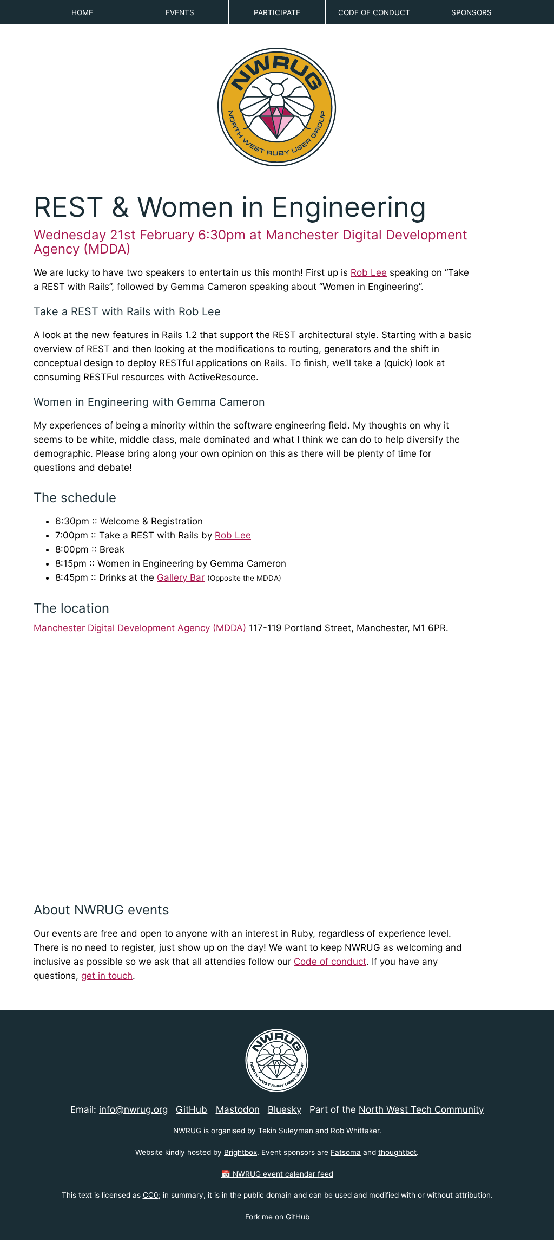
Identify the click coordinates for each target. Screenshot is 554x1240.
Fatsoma (346, 1152)
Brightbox (240, 1152)
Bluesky (284, 1109)
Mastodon (238, 1109)
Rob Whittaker (355, 1130)
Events (180, 12)
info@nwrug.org (133, 1109)
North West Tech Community (421, 1109)
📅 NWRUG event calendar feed (277, 1174)
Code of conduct (330, 961)
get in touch (107, 975)
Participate (277, 12)
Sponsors (471, 12)
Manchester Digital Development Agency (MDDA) (140, 627)
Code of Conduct (374, 12)
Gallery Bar (181, 577)
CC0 (151, 1195)
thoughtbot (397, 1152)
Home (82, 12)
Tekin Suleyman (285, 1130)
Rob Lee (369, 272)
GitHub (191, 1109)
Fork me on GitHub (277, 1216)
